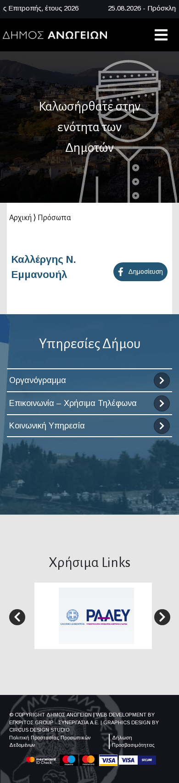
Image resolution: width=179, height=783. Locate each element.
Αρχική (20, 218)
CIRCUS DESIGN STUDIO (39, 730)
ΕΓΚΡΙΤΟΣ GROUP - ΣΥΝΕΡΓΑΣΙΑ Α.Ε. (54, 722)
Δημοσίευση (145, 271)
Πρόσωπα (54, 218)
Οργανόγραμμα (37, 380)
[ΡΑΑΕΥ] (96, 615)
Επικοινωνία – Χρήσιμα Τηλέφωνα (73, 403)
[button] (17, 617)
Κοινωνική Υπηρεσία (47, 425)
